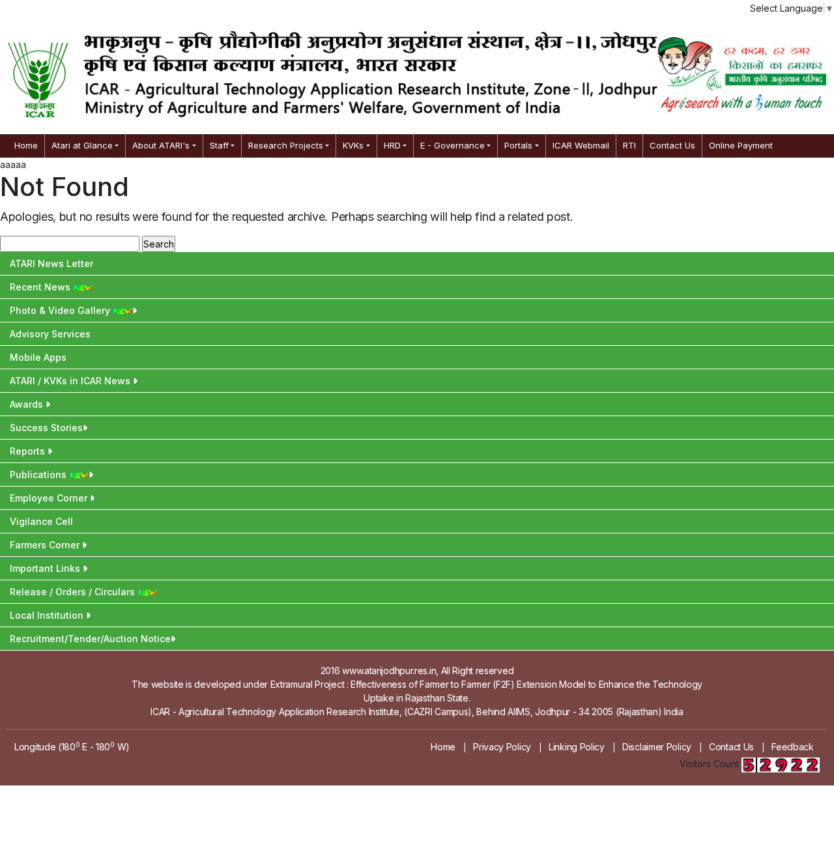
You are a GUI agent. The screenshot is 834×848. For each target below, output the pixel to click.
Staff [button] (219, 145)
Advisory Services (50, 333)
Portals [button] (518, 145)
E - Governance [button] (452, 145)
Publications (39, 474)
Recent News (41, 286)
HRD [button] (392, 145)
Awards (28, 404)
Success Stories (46, 427)
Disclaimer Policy (656, 746)
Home (26, 145)
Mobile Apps (38, 357)
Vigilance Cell (41, 521)
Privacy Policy (502, 746)
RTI (629, 145)
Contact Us (672, 145)
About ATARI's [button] (161, 145)
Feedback (792, 746)
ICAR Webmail (581, 145)
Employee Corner (50, 497)
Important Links (46, 568)
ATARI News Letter (51, 263)
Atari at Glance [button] (82, 145)
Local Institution (48, 615)
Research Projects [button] (285, 145)
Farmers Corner (46, 544)
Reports (29, 451)
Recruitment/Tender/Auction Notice (90, 638)
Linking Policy (577, 746)
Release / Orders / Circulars (73, 591)
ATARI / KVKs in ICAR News (71, 380)
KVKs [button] (353, 145)
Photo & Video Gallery (61, 310)
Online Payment (741, 145)
